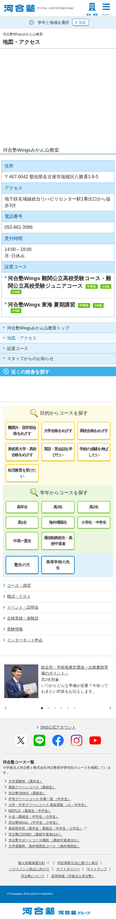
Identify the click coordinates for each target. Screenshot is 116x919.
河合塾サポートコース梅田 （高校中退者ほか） (44, 840)
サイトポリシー (68, 869)
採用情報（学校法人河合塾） (73, 876)
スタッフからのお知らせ (30, 358)
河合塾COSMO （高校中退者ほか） (35, 834)
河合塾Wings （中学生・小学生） (33, 823)
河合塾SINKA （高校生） (27, 793)
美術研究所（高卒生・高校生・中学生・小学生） (45, 828)
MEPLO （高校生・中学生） (30, 811)
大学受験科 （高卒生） (25, 781)
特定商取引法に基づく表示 (77, 863)
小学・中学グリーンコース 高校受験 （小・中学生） (48, 805)
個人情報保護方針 (31, 863)
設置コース (17, 348)
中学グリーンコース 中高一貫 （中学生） (39, 799)
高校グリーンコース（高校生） (32, 787)
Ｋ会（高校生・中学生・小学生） (33, 817)
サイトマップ (97, 869)
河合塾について (32, 876)
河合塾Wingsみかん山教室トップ (38, 328)
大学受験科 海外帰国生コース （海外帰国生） (44, 846)
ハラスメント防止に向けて (29, 869)
